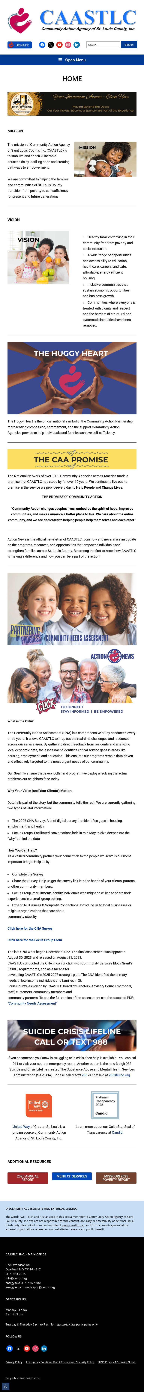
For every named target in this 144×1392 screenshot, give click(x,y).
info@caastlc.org (16, 1278)
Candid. (117, 1132)
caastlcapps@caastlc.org (39, 1287)
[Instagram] (68, 44)
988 (84, 1075)
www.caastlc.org (72, 1225)
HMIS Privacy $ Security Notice (117, 1362)
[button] (5, 1386)
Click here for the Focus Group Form (35, 940)
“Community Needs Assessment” (32, 1003)
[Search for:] (103, 44)
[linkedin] (77, 44)
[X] (51, 44)
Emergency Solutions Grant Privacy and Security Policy (60, 1362)
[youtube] (59, 44)
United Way (21, 1127)
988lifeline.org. (120, 1075)
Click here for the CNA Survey (30, 928)
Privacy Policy (14, 1362)
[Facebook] (42, 44)
